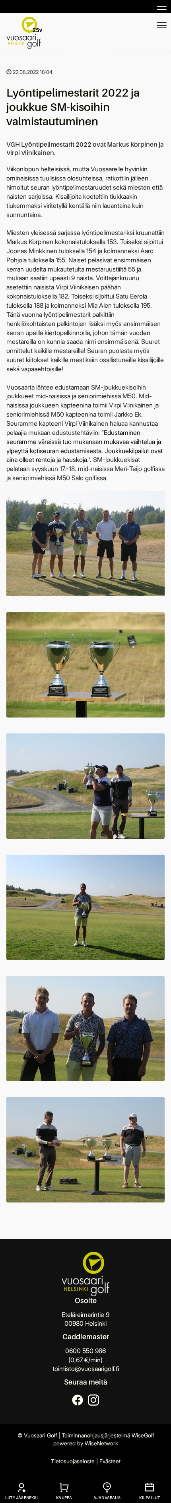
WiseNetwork (101, 1443)
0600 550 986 (85, 1351)
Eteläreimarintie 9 (85, 1315)
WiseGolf (143, 1435)
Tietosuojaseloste (73, 1461)
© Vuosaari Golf (37, 1435)
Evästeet (109, 1461)
